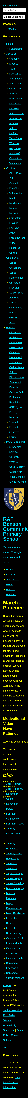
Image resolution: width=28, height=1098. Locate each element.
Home (9, 569)
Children (11, 574)
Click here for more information (11, 1082)
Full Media (9, 1015)
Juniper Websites (12, 1010)
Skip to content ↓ (12, 5)
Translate (11, 28)
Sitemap (7, 1020)
